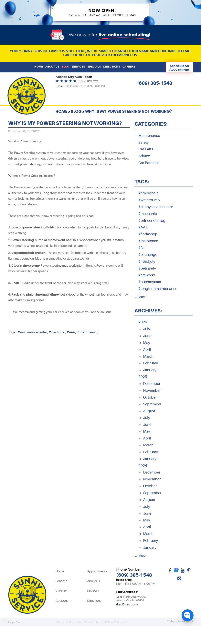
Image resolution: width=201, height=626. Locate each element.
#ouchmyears (149, 282)
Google (176, 572)
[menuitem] (38, 67)
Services (78, 66)
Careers (128, 66)
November (152, 390)
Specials (94, 66)
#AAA (71, 332)
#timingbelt (148, 193)
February (150, 363)
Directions (111, 66)
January (149, 370)
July (146, 329)
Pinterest (189, 572)
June (147, 336)
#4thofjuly (146, 261)
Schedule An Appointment (179, 67)
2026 (142, 322)
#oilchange (147, 255)
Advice (144, 156)
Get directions (127, 604)
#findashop (147, 234)
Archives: (148, 311)
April (147, 349)
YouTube (182, 572)
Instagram (179, 580)
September (152, 404)
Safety (143, 142)
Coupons (62, 600)
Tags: (141, 182)
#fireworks (147, 275)
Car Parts (145, 149)
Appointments (97, 571)
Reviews (93, 591)
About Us (52, 66)
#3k (141, 248)
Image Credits (15, 622)
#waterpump (149, 200)
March (148, 356)
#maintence (148, 241)
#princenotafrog (151, 220)
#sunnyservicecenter (32, 332)
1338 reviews (88, 81)
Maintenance (149, 135)
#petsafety (147, 268)
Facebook (170, 572)
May (146, 343)
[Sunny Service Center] (26, 96)
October (150, 397)
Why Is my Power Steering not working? (128, 111)
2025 (142, 377)
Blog (65, 66)
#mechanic (57, 332)
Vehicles (61, 591)
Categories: (151, 124)
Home (38, 66)
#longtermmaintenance (157, 289)
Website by (180, 621)
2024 (142, 466)
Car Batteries (148, 163)
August (149, 411)
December (151, 384)
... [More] (140, 297)
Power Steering (88, 332)
